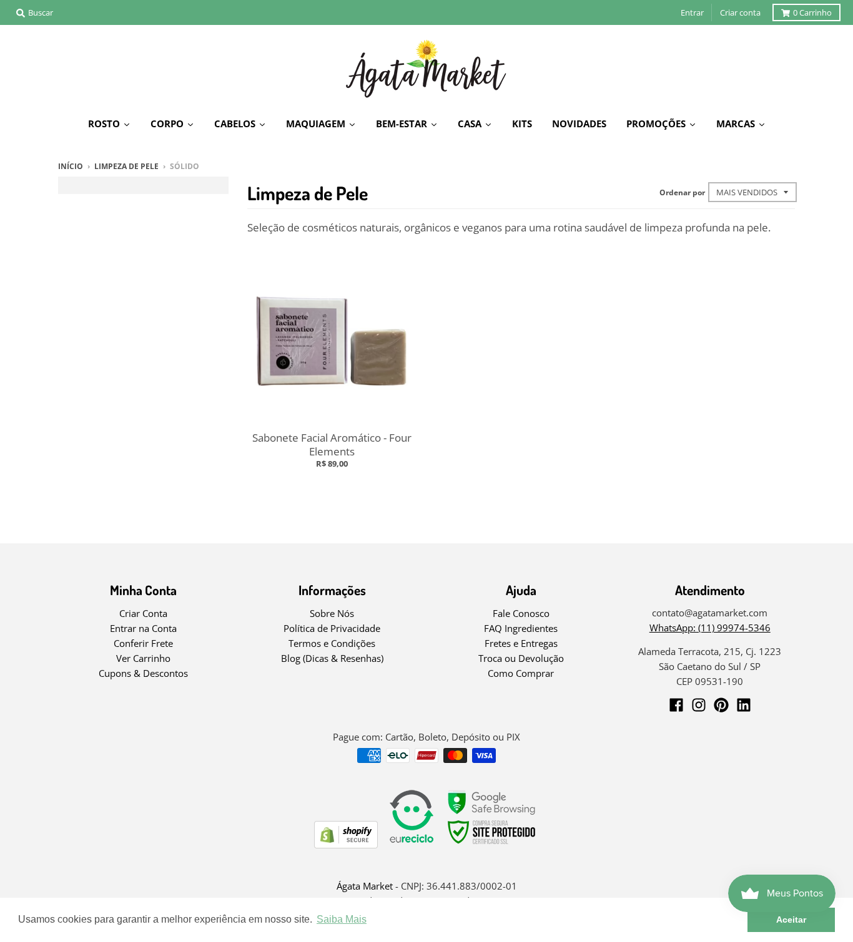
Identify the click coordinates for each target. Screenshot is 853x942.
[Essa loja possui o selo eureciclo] (411, 844)
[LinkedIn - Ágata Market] (743, 704)
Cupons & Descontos (143, 673)
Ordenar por (682, 192)
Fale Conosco (521, 613)
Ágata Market (365, 886)
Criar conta (740, 12)
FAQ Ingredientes (521, 628)
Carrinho (812, 12)
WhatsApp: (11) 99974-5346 (710, 627)
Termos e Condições (331, 643)
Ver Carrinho (143, 658)
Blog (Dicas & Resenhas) (332, 658)
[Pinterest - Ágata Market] (721, 704)
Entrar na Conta (143, 628)
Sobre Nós (332, 613)
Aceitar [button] (791, 920)
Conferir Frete (143, 643)
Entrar (692, 12)
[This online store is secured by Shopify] (346, 844)
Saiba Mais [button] (342, 919)
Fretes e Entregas (521, 643)
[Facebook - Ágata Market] (676, 704)
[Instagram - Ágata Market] (698, 704)
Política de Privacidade (332, 628)
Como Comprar (521, 673)
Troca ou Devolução (521, 658)
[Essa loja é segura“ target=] (492, 844)
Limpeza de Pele (126, 166)
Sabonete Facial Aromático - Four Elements (332, 444)
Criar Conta (143, 613)
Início (70, 166)
